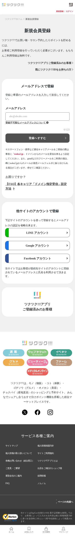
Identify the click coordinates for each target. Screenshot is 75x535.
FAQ (7, 483)
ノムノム (42, 483)
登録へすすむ (37, 138)
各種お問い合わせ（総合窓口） (19, 460)
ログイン (69, 11)
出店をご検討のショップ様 (50, 468)
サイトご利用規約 (46, 453)
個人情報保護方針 (46, 445)
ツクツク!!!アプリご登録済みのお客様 (49, 63)
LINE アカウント (37, 232)
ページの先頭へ (64, 501)
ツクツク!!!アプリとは (48, 460)
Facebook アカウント (37, 258)
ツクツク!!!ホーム (13, 19)
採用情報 (42, 475)
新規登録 (60, 11)
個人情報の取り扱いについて (18, 453)
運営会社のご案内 (13, 475)
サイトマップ (11, 445)
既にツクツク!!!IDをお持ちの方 (53, 69)
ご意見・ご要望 (12, 468)
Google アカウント (38, 245)
